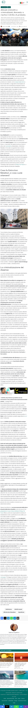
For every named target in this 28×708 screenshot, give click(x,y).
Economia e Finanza (22, 700)
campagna (3, 577)
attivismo (9, 609)
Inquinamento (4, 700)
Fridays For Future (20, 164)
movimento (8, 146)
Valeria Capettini (5, 26)
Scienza (22, 698)
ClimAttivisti (3, 7)
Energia (15, 700)
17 (26, 416)
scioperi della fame (19, 82)
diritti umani (18, 609)
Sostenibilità (10, 700)
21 (24, 416)
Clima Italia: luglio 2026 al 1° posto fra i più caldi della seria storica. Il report (6, 664)
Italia (9, 7)
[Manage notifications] (3, 704)
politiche (21, 612)
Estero (19, 698)
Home (5, 698)
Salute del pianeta (10, 698)
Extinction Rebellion (10, 612)
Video (14, 702)
